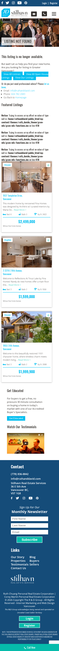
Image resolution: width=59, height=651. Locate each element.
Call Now (31, 647)
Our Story (17, 557)
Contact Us (18, 568)
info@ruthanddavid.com (22, 90)
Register (54, 3)
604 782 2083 (18, 94)
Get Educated (16, 418)
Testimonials (19, 564)
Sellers (34, 564)
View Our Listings (24, 77)
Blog (33, 557)
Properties (18, 561)
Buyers (34, 561)
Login (44, 3)
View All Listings (12, 74)
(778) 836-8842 (19, 474)
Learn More (27, 175)
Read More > (20, 209)
